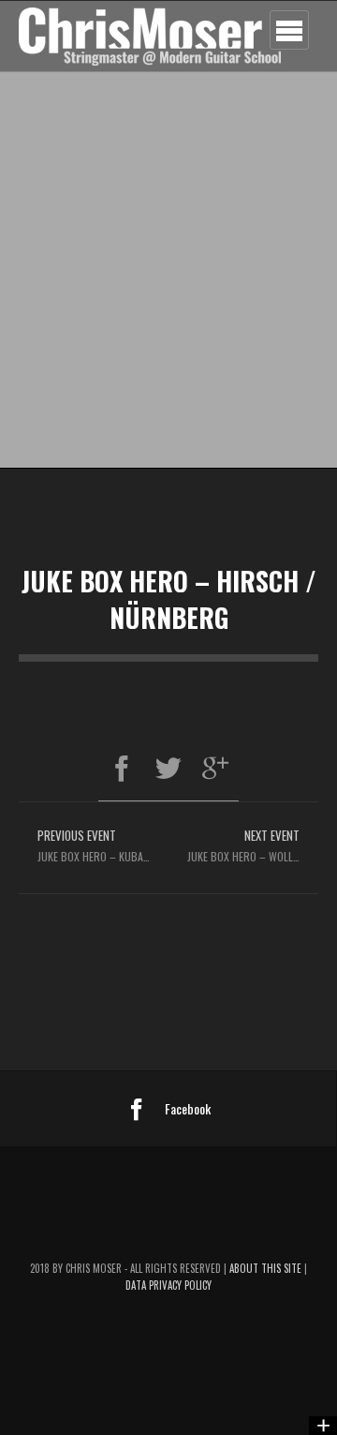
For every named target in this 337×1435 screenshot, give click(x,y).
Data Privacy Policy (168, 1285)
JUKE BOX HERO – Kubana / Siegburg (102, 845)
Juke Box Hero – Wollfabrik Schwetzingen (252, 845)
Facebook (188, 1108)
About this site (266, 1268)
